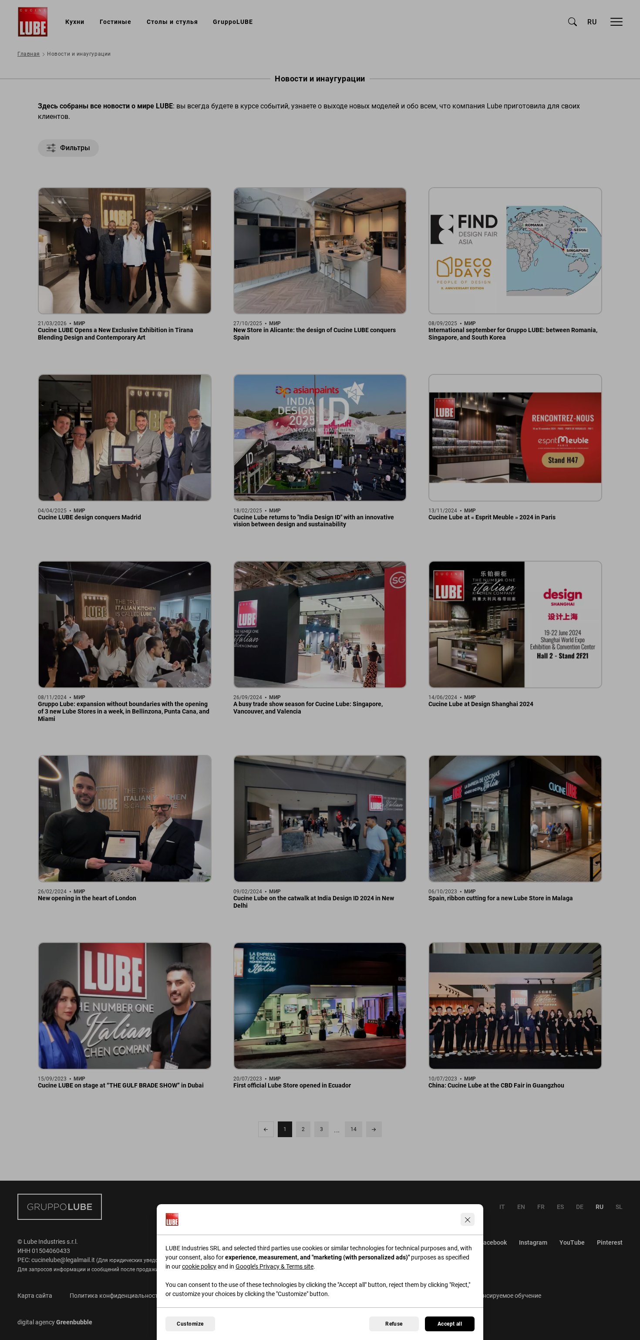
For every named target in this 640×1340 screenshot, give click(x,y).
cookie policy (199, 1266)
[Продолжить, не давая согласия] (468, 1219)
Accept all (450, 1324)
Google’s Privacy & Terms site (274, 1266)
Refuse (394, 1324)
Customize (190, 1324)
